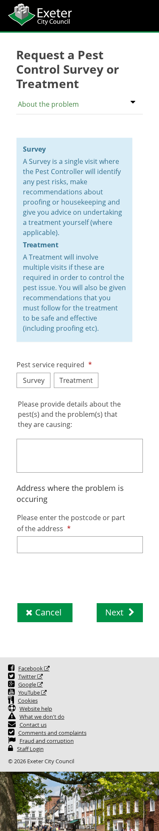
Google (27, 684)
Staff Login (30, 749)
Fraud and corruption (47, 741)
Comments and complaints (52, 733)
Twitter (27, 676)
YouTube (29, 692)
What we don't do (42, 716)
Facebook (30, 668)
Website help (36, 708)
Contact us (33, 725)
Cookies (28, 700)
